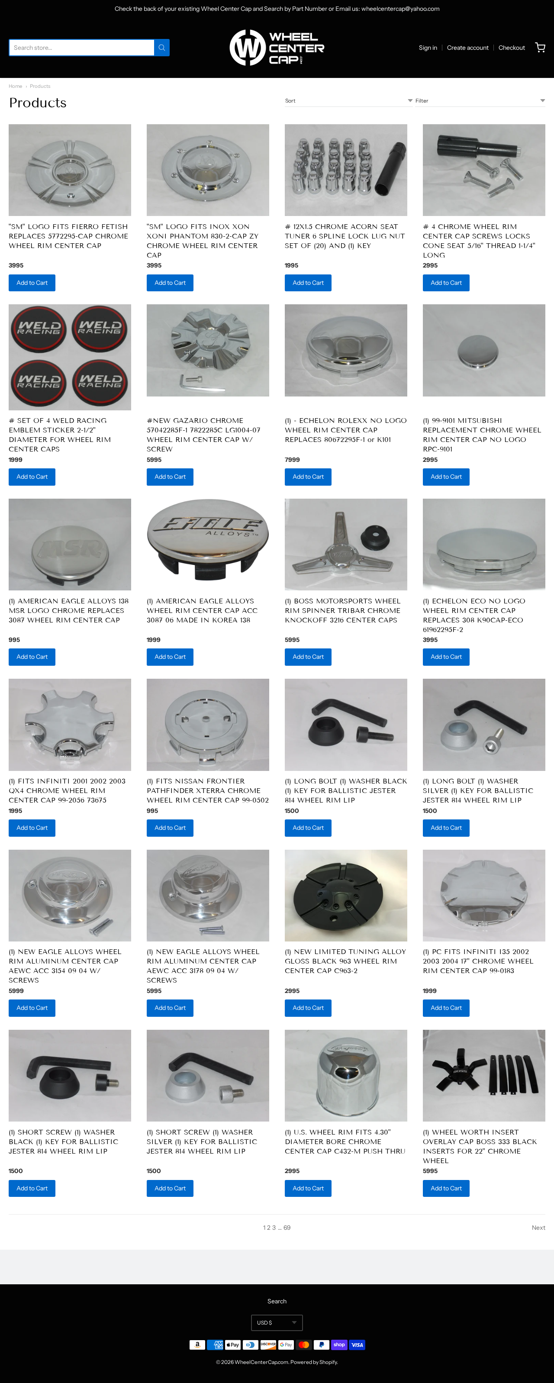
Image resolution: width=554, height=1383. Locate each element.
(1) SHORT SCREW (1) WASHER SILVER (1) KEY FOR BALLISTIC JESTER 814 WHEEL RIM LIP (202, 1141)
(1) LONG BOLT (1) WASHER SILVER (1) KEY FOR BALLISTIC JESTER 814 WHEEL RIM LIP (478, 790)
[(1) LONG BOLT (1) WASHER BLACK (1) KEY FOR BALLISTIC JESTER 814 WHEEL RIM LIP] (346, 725)
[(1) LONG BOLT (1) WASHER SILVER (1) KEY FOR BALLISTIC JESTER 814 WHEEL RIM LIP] (484, 725)
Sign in (428, 48)
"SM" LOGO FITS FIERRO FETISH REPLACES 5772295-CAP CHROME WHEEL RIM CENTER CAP (68, 236)
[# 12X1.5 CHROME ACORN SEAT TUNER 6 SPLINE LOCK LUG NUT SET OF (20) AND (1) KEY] (346, 170)
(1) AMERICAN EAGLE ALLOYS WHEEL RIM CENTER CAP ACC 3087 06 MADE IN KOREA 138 (202, 610)
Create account (468, 48)
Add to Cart (32, 283)
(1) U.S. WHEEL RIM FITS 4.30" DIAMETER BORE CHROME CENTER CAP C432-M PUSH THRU (345, 1141)
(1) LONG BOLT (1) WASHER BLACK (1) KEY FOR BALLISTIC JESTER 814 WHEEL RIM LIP (346, 790)
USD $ (264, 1322)
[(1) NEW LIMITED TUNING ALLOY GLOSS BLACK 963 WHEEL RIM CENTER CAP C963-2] (346, 896)
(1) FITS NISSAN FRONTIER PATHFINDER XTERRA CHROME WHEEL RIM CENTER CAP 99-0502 (208, 790)
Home (15, 86)
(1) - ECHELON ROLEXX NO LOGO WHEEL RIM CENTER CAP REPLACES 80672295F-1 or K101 (346, 430)
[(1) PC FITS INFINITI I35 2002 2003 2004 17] (484, 896)
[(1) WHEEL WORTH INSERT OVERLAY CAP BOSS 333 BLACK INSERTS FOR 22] (484, 1076)
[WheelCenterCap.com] (277, 48)
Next (538, 1227)
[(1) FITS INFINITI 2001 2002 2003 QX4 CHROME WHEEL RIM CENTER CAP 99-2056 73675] (70, 725)
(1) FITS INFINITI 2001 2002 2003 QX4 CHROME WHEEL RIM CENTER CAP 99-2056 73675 (67, 790)
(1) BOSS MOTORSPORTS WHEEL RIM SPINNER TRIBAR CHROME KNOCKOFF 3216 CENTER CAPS (343, 610)
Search (277, 1301)
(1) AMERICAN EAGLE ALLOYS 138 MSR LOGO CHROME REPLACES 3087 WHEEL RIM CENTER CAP (69, 610)
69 (287, 1227)
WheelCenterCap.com (261, 1362)
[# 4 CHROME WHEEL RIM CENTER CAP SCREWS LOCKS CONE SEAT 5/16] (484, 170)
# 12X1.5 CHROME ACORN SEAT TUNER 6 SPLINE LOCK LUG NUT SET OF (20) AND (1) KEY (345, 236)
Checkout (512, 48)
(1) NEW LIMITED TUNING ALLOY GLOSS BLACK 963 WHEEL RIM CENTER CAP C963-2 (345, 961)
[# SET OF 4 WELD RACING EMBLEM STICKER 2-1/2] (70, 357)
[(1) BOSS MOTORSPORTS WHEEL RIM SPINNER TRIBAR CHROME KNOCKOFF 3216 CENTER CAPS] (346, 545)
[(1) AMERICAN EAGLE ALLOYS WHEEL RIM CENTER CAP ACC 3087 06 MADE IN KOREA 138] (208, 540)
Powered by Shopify (313, 1362)
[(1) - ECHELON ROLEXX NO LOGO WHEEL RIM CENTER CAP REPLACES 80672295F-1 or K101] (346, 350)
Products (40, 86)
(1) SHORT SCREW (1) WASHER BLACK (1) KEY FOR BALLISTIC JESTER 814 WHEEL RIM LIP (63, 1141)
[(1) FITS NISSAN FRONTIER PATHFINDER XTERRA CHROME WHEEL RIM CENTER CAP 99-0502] (208, 725)
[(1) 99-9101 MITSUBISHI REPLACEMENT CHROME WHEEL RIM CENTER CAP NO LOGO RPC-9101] (484, 350)
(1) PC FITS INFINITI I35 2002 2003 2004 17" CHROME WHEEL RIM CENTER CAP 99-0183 (478, 961)
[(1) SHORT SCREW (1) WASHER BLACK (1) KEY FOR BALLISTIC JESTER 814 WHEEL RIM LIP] (70, 1076)
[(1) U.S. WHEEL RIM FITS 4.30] (346, 1076)
